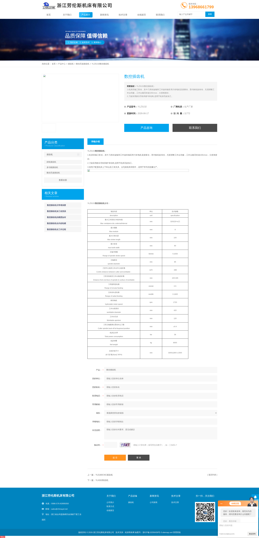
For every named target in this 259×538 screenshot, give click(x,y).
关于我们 (67, 15)
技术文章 (123, 15)
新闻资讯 (104, 15)
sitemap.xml (167, 532)
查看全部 (63, 180)
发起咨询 (252, 534)
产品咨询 (146, 127)
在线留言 (141, 15)
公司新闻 (153, 502)
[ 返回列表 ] (212, 475)
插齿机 (71, 64)
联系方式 (110, 506)
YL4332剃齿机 (102, 480)
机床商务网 (129, 532)
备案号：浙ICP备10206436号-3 (148, 532)
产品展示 (85, 15)
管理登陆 (177, 532)
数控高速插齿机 (82, 64)
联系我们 (160, 15)
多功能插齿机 (52, 167)
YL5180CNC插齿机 (104, 475)
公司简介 (110, 502)
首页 (48, 15)
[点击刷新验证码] (125, 445)
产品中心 (62, 64)
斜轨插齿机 (51, 162)
